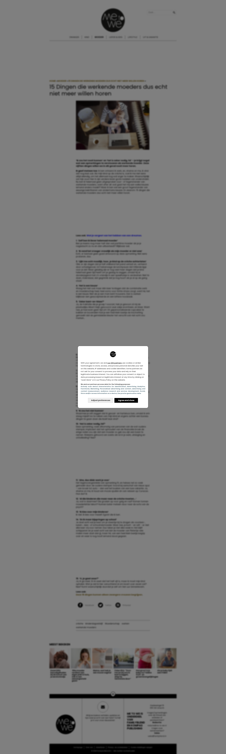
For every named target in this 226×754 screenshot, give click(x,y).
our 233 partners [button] (114, 363)
